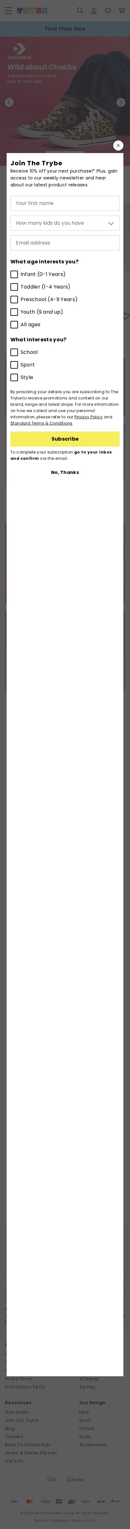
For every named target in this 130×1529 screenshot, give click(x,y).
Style (27, 377)
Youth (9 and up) (42, 312)
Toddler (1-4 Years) (46, 286)
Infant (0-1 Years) (43, 274)
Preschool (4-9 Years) (49, 299)
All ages (31, 324)
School (29, 352)
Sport (28, 364)
